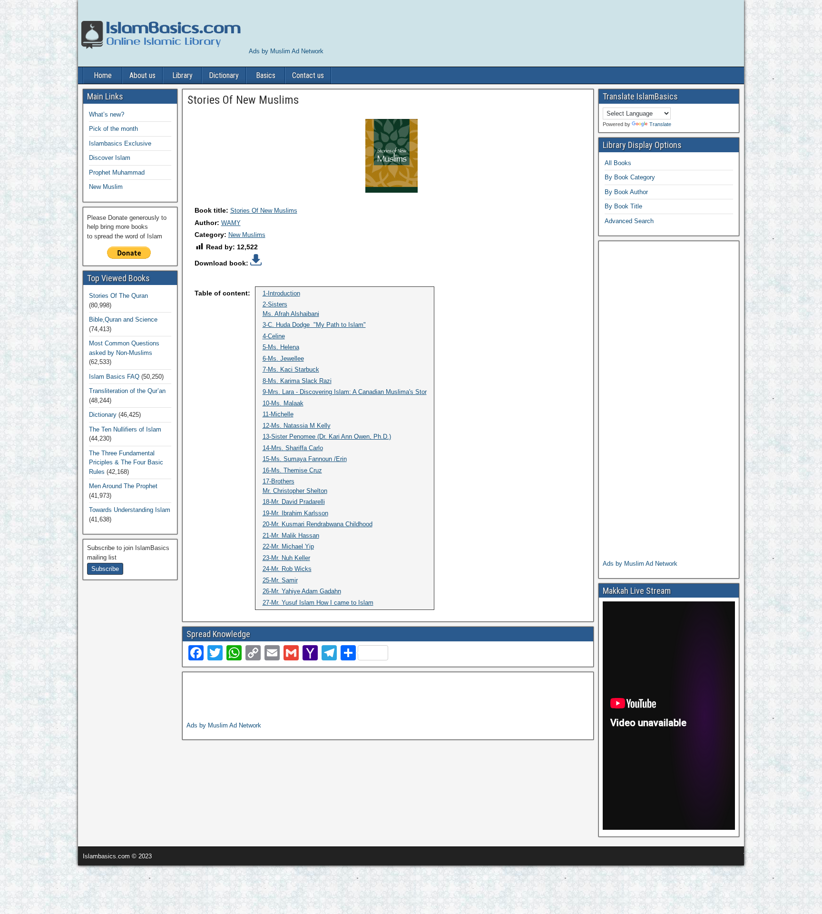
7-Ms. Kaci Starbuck (291, 369)
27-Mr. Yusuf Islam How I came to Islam (318, 602)
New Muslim (106, 186)
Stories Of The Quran (118, 295)
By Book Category (630, 177)
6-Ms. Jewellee (283, 358)
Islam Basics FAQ (114, 376)
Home (103, 75)
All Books (618, 163)
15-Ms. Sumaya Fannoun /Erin (305, 458)
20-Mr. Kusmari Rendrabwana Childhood (317, 524)
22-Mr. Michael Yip (288, 546)
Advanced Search (629, 221)
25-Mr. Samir (280, 580)
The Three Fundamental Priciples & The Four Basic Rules (126, 462)
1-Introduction (281, 293)
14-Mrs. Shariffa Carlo (293, 448)
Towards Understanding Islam (129, 509)
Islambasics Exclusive (120, 143)
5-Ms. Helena (281, 347)
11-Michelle (278, 414)
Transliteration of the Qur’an (127, 390)
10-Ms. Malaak (283, 403)
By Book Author (626, 192)
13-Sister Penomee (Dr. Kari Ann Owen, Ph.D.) (327, 436)
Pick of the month (113, 128)
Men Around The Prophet (123, 486)
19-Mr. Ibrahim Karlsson (295, 513)
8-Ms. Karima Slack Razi (297, 380)
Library (182, 75)
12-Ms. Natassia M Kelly (297, 425)
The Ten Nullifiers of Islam (125, 429)
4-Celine (274, 336)
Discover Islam (109, 157)
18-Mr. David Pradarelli (294, 501)
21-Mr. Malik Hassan (291, 535)
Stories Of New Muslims (263, 210)
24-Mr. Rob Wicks (287, 568)
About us (142, 75)
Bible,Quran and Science (123, 319)
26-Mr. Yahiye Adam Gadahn (302, 591)
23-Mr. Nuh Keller (286, 557)
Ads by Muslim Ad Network (286, 51)
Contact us (308, 75)
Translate (660, 124)
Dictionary (224, 75)
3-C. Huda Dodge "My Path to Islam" (314, 324)
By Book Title (623, 206)
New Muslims (246, 234)
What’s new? (106, 114)
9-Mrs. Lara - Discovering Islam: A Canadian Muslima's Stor (345, 391)
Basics (265, 75)
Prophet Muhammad (117, 172)
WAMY (231, 222)
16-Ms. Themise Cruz (292, 470)
